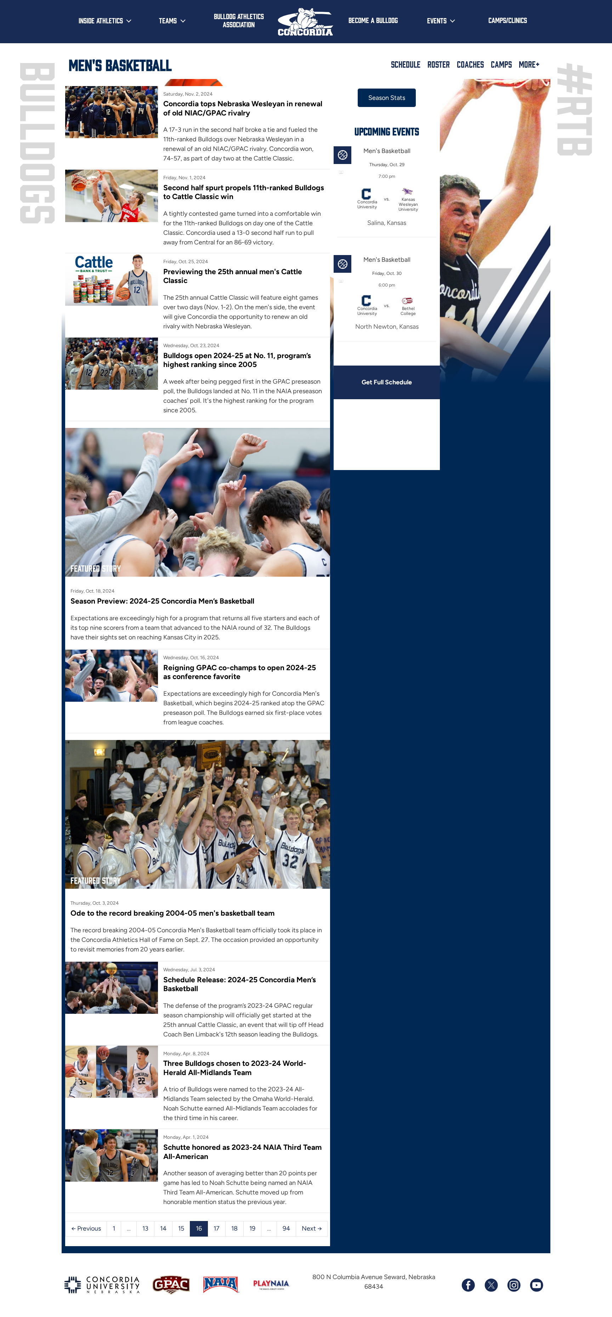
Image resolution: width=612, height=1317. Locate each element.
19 (252, 1228)
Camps (501, 64)
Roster (438, 64)
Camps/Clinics (507, 19)
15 (181, 1228)
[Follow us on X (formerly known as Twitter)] (491, 1285)
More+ (529, 64)
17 (217, 1228)
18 (234, 1228)
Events (437, 20)
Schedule (405, 64)
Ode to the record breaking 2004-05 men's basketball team (172, 913)
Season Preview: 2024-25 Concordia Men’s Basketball (162, 601)
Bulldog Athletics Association (239, 20)
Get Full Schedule (387, 382)
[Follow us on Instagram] (513, 1285)
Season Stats (386, 98)
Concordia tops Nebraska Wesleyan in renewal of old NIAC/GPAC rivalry (242, 108)
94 (286, 1228)
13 (145, 1228)
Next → (312, 1228)
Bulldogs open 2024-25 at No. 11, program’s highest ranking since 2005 (237, 360)
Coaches (470, 64)
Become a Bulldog (373, 19)
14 (163, 1228)
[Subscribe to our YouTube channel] (536, 1285)
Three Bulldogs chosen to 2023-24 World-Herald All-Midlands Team (234, 1067)
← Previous (86, 1228)
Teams (168, 20)
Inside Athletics (101, 20)
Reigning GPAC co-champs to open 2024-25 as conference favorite (239, 672)
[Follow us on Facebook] (468, 1285)
